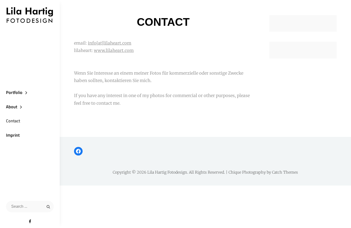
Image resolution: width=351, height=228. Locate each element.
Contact (13, 121)
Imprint (13, 135)
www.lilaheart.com (114, 50)
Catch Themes (285, 172)
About (11, 107)
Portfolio (14, 92)
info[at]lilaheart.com (109, 43)
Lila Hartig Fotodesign (167, 172)
